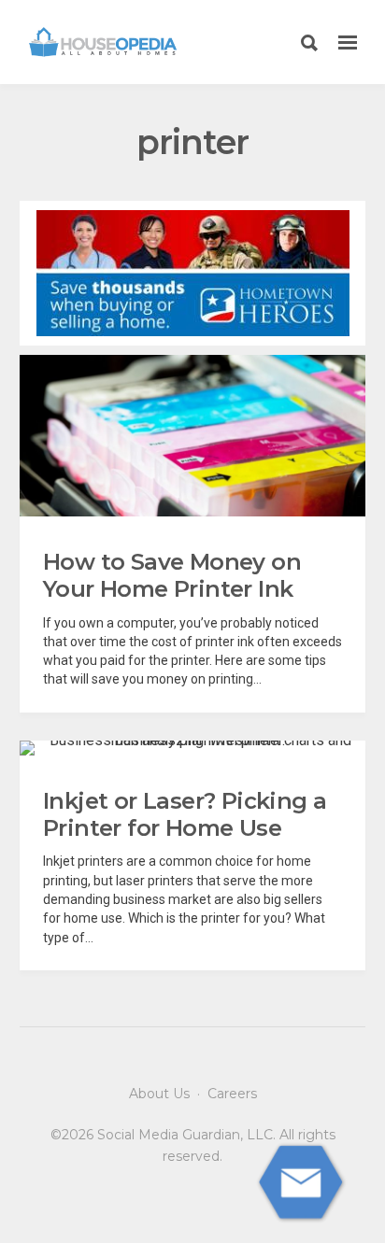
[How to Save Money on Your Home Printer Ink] (192, 435)
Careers (232, 1093)
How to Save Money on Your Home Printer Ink (172, 575)
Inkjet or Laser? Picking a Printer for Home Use (184, 814)
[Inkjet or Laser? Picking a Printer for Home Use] (192, 748)
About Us (159, 1093)
